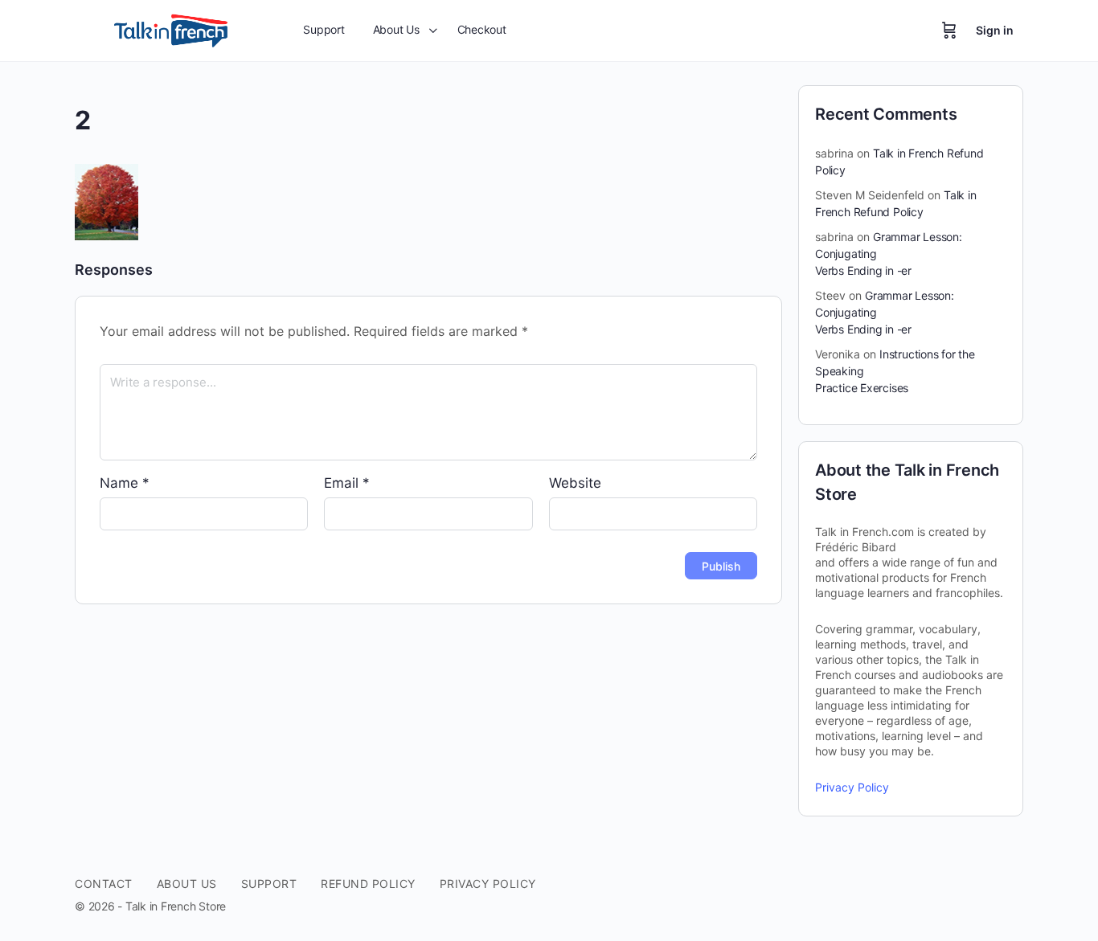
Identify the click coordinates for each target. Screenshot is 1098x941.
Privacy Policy (852, 787)
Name (125, 483)
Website (575, 483)
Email (347, 483)
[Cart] (949, 30)
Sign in (995, 30)
